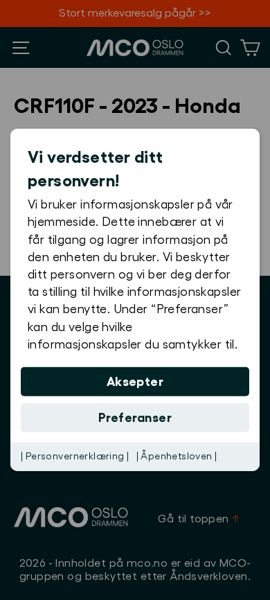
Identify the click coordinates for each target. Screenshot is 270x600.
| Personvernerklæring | (75, 456)
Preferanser (135, 418)
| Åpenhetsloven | (176, 456)
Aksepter (135, 382)
